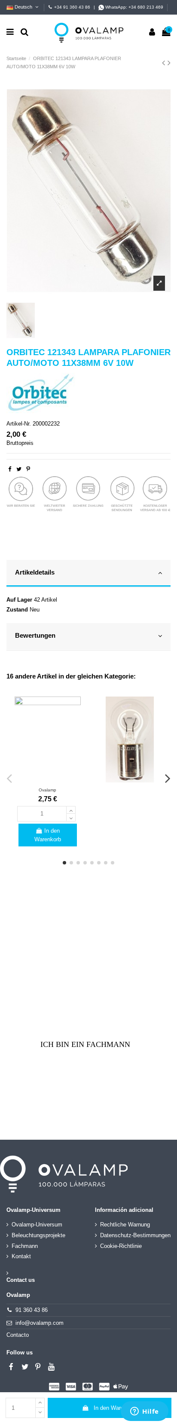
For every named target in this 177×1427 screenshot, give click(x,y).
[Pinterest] (28, 469)
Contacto (17, 1335)
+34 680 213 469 (145, 7)
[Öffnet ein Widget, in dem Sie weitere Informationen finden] (144, 1412)
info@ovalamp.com (39, 1323)
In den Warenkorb (115, 1408)
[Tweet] (18, 469)
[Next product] (169, 62)
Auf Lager (19, 599)
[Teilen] (9, 469)
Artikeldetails (35, 572)
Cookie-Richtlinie (121, 1246)
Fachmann (25, 1246)
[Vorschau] (47, 779)
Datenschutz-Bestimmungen (135, 1235)
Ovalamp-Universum (37, 1224)
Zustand (17, 609)
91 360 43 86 (31, 1310)
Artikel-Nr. (18, 423)
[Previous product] (165, 62)
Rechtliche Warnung (125, 1224)
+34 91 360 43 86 (72, 7)
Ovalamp (47, 790)
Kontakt (21, 1256)
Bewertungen (35, 635)
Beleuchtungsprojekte (38, 1235)
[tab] (88, 573)
